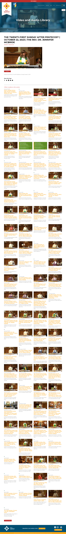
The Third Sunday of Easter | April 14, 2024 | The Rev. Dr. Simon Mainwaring (54, 252)
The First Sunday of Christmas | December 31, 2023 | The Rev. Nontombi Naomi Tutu (25, 340)
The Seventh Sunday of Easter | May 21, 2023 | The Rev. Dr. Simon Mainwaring (54, 477)
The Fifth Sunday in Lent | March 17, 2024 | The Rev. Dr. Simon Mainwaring (40, 262)
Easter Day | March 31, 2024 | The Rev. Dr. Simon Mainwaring (25, 262)
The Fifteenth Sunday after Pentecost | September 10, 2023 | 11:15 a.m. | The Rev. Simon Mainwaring (40, 413)
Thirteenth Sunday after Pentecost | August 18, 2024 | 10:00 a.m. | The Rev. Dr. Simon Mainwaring (25, 177)
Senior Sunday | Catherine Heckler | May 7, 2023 (40, 500)
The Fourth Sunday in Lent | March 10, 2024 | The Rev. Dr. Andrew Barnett (55, 269)
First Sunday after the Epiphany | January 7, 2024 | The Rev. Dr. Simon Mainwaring (10, 334)
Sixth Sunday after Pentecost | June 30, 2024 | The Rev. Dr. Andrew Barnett (54, 195)
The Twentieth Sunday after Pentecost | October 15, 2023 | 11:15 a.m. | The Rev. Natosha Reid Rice (25, 388)
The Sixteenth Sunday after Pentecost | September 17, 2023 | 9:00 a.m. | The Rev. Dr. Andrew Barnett (25, 406)
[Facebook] (55, 527)
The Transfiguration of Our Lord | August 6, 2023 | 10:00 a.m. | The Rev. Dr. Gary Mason (10, 444)
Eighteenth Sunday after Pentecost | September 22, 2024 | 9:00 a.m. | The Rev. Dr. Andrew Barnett (54, 153)
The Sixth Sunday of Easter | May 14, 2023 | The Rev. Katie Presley (10, 494)
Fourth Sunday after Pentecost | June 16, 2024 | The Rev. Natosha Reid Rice (10, 216)
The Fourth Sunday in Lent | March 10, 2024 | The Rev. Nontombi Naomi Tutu (10, 285)
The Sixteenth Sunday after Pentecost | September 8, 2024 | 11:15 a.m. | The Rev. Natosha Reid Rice (25, 165)
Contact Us (58, 529)
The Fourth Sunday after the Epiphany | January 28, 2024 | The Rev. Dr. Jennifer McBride (11, 322)
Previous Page (8, 520)
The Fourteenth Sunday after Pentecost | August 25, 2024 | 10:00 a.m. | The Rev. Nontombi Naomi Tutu (10, 183)
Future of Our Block (41, 5)
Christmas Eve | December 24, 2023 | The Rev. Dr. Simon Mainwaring (40, 339)
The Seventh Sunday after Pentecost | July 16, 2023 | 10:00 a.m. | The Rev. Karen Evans (54, 444)
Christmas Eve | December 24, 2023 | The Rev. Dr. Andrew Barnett (54, 339)
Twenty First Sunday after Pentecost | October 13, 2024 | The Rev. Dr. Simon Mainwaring (54, 135)
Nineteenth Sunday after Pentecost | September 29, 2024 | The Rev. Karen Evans (25, 153)
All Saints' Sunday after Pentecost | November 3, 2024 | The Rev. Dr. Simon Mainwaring (25, 135)
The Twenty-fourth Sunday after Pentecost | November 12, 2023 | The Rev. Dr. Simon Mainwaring (40, 375)
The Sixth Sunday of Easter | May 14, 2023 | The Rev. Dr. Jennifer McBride (25, 494)
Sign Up (42, 528)
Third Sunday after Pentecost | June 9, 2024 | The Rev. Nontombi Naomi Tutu (25, 217)
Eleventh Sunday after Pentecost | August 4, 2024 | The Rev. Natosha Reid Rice (54, 183)
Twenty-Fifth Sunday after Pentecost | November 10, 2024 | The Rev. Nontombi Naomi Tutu (10, 135)
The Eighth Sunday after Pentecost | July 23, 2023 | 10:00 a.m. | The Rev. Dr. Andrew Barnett (40, 444)
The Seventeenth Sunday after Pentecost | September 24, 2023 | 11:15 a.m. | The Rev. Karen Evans (55, 394)
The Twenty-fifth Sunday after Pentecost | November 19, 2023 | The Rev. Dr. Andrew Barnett (25, 375)
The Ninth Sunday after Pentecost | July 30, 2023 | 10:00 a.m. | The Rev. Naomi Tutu (25, 450)
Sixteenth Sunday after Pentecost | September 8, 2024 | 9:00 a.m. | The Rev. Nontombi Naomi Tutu (40, 165)
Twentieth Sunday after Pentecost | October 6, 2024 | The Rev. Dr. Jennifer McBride (11, 153)
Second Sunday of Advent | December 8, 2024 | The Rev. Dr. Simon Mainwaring (10, 117)
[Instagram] (58, 527)
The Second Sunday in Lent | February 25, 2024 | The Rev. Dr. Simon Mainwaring (54, 285)
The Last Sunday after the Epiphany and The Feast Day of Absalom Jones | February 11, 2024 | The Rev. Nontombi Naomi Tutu (40, 303)
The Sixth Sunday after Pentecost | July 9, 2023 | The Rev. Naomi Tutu (10, 460)
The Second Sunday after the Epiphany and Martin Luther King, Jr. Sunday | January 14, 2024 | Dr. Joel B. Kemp (54, 322)
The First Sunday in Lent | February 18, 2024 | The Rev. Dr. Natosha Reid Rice (10, 302)
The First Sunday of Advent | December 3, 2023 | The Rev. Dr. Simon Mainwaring (54, 357)
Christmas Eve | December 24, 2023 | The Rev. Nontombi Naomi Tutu (10, 357)
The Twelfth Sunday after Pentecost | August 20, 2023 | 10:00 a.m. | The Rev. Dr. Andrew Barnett (40, 432)
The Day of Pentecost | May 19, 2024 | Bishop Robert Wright (10, 235)
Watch (7, 71)
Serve (51, 5)
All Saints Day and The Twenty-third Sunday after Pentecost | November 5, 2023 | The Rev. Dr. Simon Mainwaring (54, 376)
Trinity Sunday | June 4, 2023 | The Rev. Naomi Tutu (25, 477)
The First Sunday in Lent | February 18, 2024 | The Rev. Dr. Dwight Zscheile (25, 302)
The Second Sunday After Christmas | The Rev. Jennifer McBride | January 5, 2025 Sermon (40, 100)
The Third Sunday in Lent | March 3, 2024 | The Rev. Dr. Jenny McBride (25, 278)
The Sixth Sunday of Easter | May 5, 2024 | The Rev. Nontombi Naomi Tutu (55, 235)
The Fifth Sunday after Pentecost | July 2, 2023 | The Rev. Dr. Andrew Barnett (25, 467)
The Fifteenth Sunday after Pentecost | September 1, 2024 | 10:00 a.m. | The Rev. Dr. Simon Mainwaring (55, 165)
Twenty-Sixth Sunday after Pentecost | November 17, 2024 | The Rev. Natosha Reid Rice (54, 118)
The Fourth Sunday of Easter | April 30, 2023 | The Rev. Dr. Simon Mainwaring (55, 500)
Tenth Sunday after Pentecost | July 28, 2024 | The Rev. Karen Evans (10, 200)
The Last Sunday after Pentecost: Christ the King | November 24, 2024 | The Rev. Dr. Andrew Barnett (40, 112)
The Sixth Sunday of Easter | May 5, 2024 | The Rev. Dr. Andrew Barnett (40, 228)
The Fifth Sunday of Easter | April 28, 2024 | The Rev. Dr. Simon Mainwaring (10, 252)
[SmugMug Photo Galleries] (61, 527)
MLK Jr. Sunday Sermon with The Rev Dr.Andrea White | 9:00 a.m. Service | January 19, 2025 (10, 92)
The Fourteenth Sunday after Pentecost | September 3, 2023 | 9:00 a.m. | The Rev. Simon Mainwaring (54, 413)
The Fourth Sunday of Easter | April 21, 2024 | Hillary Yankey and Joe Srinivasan (39, 246)
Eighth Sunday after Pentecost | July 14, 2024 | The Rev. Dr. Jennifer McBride (40, 195)
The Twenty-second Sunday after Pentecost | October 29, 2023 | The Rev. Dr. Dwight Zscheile (10, 394)
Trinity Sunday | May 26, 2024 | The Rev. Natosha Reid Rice (54, 216)
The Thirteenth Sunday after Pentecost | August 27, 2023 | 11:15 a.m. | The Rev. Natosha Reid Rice (10, 432)
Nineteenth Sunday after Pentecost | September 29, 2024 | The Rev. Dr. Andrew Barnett (40, 153)
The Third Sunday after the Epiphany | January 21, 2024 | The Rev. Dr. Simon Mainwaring (40, 322)
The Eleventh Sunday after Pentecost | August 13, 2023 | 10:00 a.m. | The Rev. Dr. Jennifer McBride (55, 432)
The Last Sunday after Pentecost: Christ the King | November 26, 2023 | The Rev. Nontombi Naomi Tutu (10, 375)
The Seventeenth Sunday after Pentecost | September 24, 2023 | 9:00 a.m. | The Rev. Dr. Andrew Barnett (10, 413)
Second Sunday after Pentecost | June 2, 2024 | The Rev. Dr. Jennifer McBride (40, 217)
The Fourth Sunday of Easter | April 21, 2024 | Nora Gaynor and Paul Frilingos (25, 252)
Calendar (47, 5)
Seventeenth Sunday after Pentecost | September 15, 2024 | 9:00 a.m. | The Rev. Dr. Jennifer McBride (10, 165)
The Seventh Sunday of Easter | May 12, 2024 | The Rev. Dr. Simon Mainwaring (25, 235)
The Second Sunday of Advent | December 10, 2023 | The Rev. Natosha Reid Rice (40, 358)
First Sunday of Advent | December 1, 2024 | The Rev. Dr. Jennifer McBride (25, 117)
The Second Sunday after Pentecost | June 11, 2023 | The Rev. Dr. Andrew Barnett (10, 478)
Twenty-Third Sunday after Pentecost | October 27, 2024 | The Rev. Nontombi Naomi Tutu (40, 129)
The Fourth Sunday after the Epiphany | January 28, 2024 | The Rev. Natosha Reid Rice (25, 322)
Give (54, 5)
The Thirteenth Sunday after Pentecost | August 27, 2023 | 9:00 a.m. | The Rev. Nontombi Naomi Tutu (25, 432)
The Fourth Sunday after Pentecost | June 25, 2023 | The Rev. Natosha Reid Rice (40, 466)
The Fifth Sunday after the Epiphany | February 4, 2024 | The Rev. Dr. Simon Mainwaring (55, 296)
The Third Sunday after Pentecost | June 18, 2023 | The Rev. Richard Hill (54, 466)
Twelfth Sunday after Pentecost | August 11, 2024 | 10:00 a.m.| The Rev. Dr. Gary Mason (40, 177)
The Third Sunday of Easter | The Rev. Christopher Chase (10, 511)
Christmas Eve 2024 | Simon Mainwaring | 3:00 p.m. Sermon (55, 99)
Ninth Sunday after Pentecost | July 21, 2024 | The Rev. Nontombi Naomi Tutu (25, 195)
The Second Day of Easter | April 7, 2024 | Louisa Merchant (10, 269)
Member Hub (58, 5)
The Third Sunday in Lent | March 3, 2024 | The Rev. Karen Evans (40, 285)
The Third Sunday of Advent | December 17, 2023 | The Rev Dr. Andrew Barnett (25, 351)
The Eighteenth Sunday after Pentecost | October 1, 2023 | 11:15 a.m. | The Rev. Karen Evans (40, 394)
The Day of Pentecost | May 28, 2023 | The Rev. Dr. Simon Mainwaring (40, 483)
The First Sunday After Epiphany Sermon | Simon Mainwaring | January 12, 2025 (25, 93)
